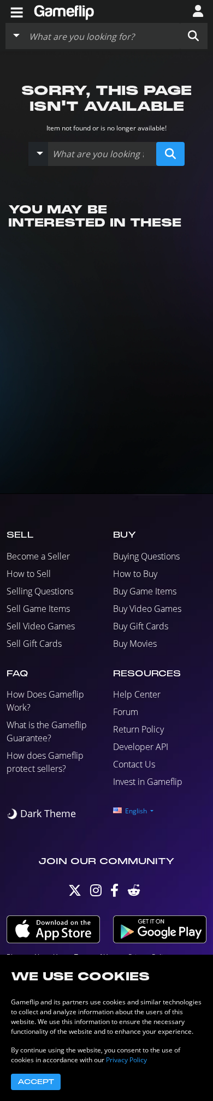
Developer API (140, 747)
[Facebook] (114, 892)
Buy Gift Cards (140, 626)
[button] (193, 36)
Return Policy (138, 729)
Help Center (137, 694)
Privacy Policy (126, 1059)
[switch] (41, 814)
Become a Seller (38, 556)
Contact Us (134, 764)
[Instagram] (96, 892)
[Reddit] (133, 892)
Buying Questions (146, 556)
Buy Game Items (144, 591)
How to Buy (135, 574)
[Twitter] (74, 892)
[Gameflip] (64, 11)
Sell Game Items (38, 609)
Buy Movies (135, 644)
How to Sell (29, 574)
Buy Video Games (147, 609)
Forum (125, 712)
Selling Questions (40, 591)
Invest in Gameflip (147, 782)
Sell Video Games (41, 626)
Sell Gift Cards (34, 644)
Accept (35, 1082)
